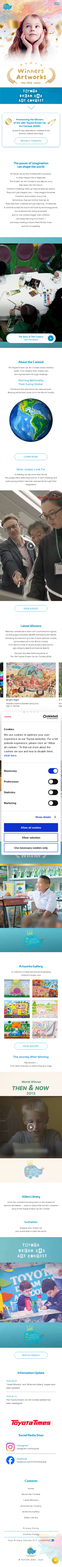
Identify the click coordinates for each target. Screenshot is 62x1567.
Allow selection (31, 837)
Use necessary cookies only (31, 847)
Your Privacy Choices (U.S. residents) (28, 1540)
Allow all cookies (31, 827)
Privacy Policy (31, 1528)
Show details (43, 817)
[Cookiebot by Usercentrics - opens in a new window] (43, 717)
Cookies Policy (31, 1534)
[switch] (53, 781)
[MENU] (57, 4)
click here (10, 755)
